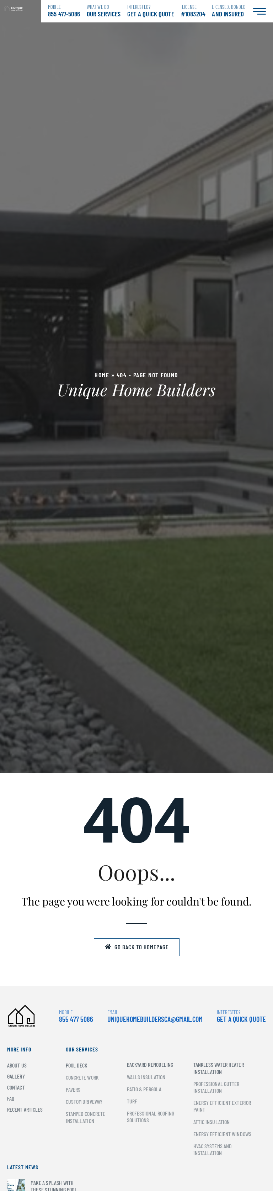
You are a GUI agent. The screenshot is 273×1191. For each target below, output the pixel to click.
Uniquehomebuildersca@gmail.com (155, 1019)
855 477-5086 (64, 11)
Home (102, 375)
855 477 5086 (76, 1016)
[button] (137, 947)
